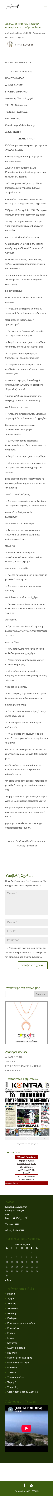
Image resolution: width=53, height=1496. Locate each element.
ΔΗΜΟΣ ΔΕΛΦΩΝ (14, 1057)
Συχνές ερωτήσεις (16, 1377)
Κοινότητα (12, 1343)
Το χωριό (11, 1382)
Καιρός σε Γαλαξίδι (14, 1210)
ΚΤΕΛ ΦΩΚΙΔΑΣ (13, 1070)
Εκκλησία (12, 1318)
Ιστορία (10, 1338)
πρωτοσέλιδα (23, 1144)
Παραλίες (12, 1352)
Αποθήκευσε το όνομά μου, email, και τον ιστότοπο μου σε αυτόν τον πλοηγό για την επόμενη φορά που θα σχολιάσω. (26, 952)
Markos (13, 33)
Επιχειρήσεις (13, 1328)
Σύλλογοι (11, 1372)
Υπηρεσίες (12, 1387)
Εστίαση (11, 1333)
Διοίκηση (11, 1313)
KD (37, 1491)
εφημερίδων (34, 1144)
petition (11, 1293)
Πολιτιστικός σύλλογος (18, 1362)
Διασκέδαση (13, 1308)
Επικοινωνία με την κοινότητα (21, 1323)
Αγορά (10, 1298)
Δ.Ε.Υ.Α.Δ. (10, 1061)
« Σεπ (8, 1280)
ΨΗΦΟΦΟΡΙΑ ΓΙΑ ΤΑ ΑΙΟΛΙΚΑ (22, 1392)
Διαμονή (11, 1303)
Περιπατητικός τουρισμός (19, 1357)
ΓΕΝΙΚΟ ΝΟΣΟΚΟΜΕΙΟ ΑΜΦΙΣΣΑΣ (23, 1066)
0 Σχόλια (20, 37)
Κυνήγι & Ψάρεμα (16, 1348)
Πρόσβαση (12, 1367)
